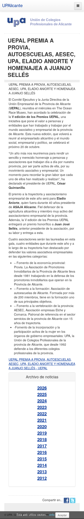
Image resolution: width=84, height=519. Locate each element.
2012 (42, 478)
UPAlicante (12, 5)
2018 (42, 439)
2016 (42, 452)
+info (51, 515)
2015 (42, 458)
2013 (42, 471)
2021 (42, 420)
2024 (42, 400)
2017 (42, 446)
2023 (42, 407)
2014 (42, 465)
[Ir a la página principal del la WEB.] (17, 21)
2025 (42, 394)
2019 (42, 433)
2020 (42, 426)
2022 (42, 413)
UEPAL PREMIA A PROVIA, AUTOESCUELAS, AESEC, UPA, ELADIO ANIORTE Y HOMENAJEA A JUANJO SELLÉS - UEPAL (42, 363)
